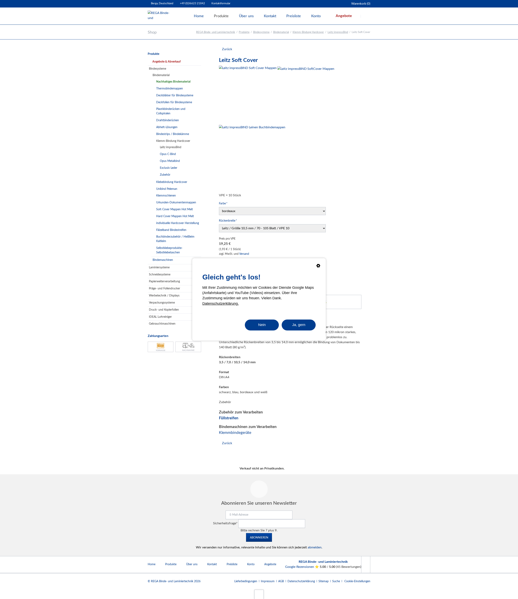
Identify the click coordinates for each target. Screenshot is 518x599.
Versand (244, 254)
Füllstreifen (228, 418)
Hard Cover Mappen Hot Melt (175, 216)
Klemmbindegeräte (235, 433)
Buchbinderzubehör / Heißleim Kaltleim (175, 239)
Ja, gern (298, 325)
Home (151, 564)
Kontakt (212, 564)
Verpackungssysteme (162, 302)
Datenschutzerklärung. (220, 304)
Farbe (225, 203)
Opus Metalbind (170, 161)
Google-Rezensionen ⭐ (302, 566)
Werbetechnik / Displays (164, 295)
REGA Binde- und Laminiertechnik (215, 32)
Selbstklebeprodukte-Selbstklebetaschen (169, 250)
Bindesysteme (261, 32)
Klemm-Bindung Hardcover (308, 32)
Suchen (365, 16)
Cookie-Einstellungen (357, 581)
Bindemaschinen (163, 260)
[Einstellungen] (318, 266)
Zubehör (165, 174)
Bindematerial (281, 32)
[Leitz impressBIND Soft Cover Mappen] (248, 94)
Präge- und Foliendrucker (164, 288)
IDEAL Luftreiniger (160, 316)
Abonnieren (259, 537)
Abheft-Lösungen (166, 127)
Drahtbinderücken (167, 120)
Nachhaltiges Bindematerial (173, 81)
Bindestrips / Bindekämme (172, 134)
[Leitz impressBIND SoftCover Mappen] (305, 94)
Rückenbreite (228, 220)
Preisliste (232, 564)
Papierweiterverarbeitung (164, 281)
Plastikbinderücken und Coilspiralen (170, 111)
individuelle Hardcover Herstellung (177, 223)
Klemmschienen (166, 195)
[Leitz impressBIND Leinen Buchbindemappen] (252, 158)
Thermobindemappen (169, 88)
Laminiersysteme (159, 267)
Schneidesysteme (159, 274)
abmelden (315, 547)
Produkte (244, 32)
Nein (262, 325)
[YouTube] (365, 564)
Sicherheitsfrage (225, 523)
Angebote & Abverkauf (166, 61)
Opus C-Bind (168, 154)
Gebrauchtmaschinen (162, 323)
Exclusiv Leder (168, 168)
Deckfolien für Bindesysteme (174, 102)
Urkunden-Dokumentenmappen (176, 202)
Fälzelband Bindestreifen (171, 230)
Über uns (191, 564)
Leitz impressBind (338, 32)
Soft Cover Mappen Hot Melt (174, 209)
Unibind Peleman (166, 189)
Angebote (270, 564)
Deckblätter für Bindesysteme (174, 95)
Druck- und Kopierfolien (164, 309)
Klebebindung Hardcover (171, 182)
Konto (251, 564)
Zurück (227, 49)
